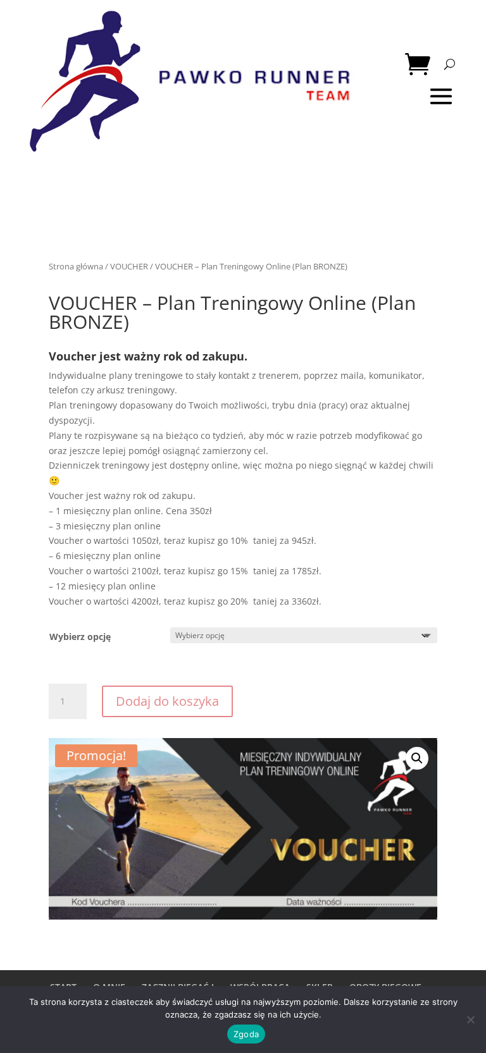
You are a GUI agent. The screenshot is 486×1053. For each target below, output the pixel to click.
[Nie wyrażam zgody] (470, 1019)
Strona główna (76, 266)
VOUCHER (129, 266)
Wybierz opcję (80, 637)
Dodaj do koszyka (167, 701)
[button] (417, 758)
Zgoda (246, 1034)
